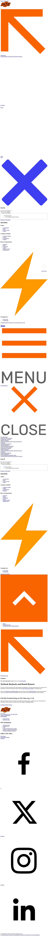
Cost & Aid (2, 446)
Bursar (4, 245)
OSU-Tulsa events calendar (27, 688)
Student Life (7, 446)
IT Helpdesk (5, 246)
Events (4, 736)
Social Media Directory (5, 737)
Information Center (6, 624)
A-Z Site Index (7, 219)
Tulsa (4, 727)
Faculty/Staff (9, 56)
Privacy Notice (25, 934)
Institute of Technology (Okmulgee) (10, 729)
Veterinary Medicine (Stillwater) (9, 730)
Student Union (6, 250)
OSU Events (5, 319)
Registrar (5, 239)
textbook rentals (33, 691)
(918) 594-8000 (23, 681)
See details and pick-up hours (6, 704)
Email (4, 228)
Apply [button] (15, 455)
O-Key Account (6, 230)
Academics (10, 438)
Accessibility (3, 934)
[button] (24, 106)
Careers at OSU (6, 718)
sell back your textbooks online (12, 691)
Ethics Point (20, 934)
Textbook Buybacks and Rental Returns (11, 625)
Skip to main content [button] (4, 1)
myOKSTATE (15, 56)
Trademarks (37, 934)
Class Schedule (6, 238)
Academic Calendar (7, 236)
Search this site (3, 211)
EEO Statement (15, 934)
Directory (20, 56)
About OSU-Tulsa (4, 438)
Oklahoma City (6, 726)
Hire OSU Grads (6, 719)
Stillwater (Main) (6, 725)
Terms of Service (31, 934)
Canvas (4, 231)
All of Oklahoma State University (12, 217)
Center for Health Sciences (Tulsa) (10, 728)
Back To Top (44, 271)
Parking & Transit (6, 248)
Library (4, 247)
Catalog (4, 237)
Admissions (2, 442)
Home (4, 623)
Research (12, 446)
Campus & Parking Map (5, 715)
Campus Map (5, 320)
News (1, 736)
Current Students (3, 56)
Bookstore (5, 244)
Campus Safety (9, 934)
